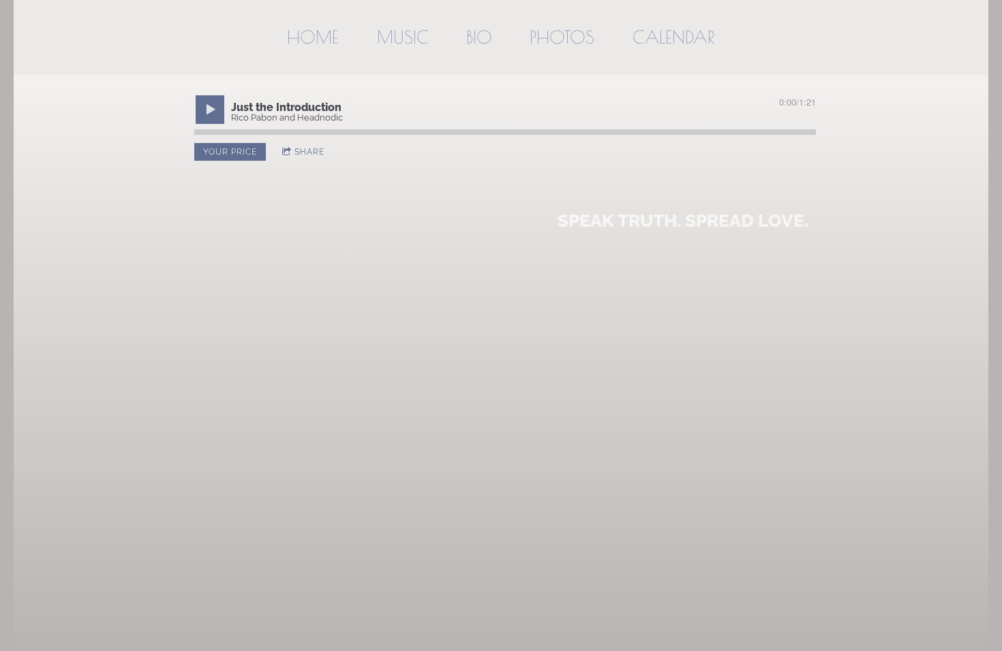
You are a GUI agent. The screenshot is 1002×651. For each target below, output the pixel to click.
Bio (479, 37)
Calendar (674, 37)
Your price (230, 152)
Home (313, 37)
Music (403, 37)
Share (309, 152)
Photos (562, 37)
